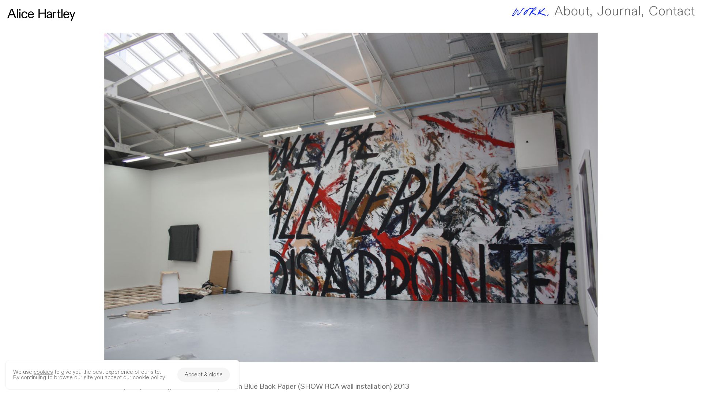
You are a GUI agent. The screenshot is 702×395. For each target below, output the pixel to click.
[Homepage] (41, 15)
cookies (43, 372)
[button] (351, 197)
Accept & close (204, 374)
